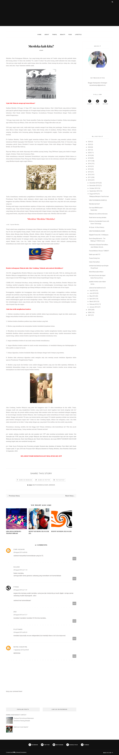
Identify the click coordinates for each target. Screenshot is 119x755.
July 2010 (92, 290)
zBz (15, 612)
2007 (89, 315)
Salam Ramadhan (94, 262)
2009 (89, 309)
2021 (89, 150)
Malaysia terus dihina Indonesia (98, 214)
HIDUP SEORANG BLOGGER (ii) (39, 532)
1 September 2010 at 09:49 (21, 650)
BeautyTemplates (21, 752)
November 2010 (94, 185)
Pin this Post (60, 480)
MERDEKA (52, 485)
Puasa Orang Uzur (94, 258)
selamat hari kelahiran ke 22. (97, 288)
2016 (89, 163)
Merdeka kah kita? (94, 204)
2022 (89, 147)
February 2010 (94, 304)
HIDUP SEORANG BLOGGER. (40, 485)
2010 (89, 180)
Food (70, 34)
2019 (89, 155)
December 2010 (94, 183)
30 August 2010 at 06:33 (20, 632)
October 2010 (94, 188)
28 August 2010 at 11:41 (20, 590)
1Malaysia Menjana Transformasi (13, 532)
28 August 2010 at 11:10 (20, 570)
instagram (105, 103)
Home (39, 34)
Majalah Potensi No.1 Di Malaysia (98, 235)
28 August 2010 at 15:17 (20, 614)
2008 (89, 312)
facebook (89, 103)
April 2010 (92, 298)
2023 (89, 144)
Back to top (107, 752)
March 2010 (93, 301)
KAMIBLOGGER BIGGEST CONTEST (16, 715)
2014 (89, 169)
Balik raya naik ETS (94, 254)
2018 (89, 158)
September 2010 (94, 191)
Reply (74, 558)
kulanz (16, 567)
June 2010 (93, 293)
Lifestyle (78, 34)
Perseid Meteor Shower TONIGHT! (99, 251)
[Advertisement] (59, 13)
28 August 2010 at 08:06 (20, 552)
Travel (54, 34)
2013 (89, 172)
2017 (89, 161)
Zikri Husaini (19, 549)
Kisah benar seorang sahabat (97, 217)
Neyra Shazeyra (20, 647)
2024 (89, 141)
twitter (97, 103)
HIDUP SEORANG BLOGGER (61, 531)
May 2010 (92, 296)
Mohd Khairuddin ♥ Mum (96, 272)
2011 (89, 177)
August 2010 (93, 194)
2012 (89, 174)
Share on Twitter (44, 480)
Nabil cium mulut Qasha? (21, 727)
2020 (89, 152)
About (47, 34)
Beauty (62, 34)
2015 (89, 166)
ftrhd (16, 587)
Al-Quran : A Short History (96, 227)
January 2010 (94, 307)
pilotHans (17, 629)
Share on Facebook (25, 480)
